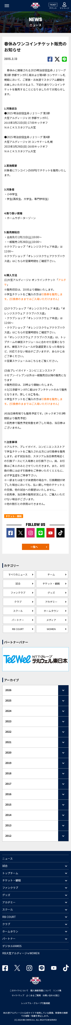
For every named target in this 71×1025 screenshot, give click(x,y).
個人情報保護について (40, 990)
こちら (19, 261)
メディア (51, 620)
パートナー (18, 620)
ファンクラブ (18, 592)
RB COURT (18, 629)
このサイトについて (19, 990)
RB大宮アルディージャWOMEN (20, 953)
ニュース (7, 858)
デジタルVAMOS (12, 946)
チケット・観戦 (51, 583)
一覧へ (34, 547)
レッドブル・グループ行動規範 (35, 1003)
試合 (18, 583)
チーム (51, 574)
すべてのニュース (17, 574)
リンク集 (57, 990)
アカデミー (51, 601)
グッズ (51, 592)
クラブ (18, 601)
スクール (18, 611)
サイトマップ (18, 995)
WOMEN (51, 629)
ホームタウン (51, 611)
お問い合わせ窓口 (51, 995)
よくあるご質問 (33, 995)
